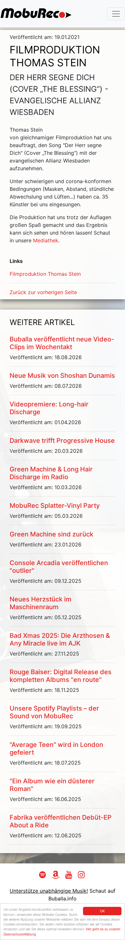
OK (102, 910)
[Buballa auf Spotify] (43, 875)
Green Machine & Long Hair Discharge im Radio (51, 473)
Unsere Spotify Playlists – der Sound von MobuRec (54, 712)
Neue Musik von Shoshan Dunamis (62, 375)
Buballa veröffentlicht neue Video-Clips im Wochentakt (62, 343)
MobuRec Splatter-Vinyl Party (55, 505)
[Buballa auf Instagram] (82, 875)
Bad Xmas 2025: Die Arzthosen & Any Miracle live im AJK (60, 639)
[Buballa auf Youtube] (69, 875)
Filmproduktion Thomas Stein (45, 274)
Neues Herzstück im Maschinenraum (40, 603)
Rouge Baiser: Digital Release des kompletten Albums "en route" (61, 676)
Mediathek (45, 240)
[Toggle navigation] (116, 13)
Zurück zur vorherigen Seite (43, 292)
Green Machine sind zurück (51, 534)
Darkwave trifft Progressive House (62, 440)
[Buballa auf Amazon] (56, 875)
